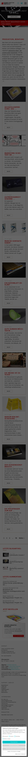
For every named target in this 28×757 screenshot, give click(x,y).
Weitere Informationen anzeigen (14, 751)
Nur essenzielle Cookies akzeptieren (14, 748)
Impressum (23, 754)
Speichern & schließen (14, 745)
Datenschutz (17, 754)
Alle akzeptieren (14, 742)
